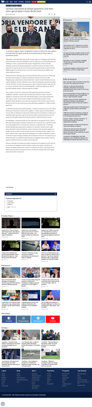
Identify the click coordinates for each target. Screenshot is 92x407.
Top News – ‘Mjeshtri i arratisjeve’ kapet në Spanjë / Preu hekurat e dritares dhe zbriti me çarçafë (49, 363)
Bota (18, 371)
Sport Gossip (35, 387)
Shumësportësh (35, 385)
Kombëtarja (34, 373)
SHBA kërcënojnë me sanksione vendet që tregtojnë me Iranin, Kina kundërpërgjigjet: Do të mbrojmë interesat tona (75, 114)
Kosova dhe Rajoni (21, 377)
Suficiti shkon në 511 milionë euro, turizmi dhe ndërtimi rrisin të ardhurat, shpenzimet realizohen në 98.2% (75, 48)
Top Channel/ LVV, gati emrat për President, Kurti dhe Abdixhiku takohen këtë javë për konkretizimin (11, 363)
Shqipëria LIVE (65, 377)
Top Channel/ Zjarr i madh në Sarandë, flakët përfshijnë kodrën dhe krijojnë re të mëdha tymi (30, 344)
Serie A (33, 383)
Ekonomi (4, 379)
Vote (9, 207)
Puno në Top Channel (82, 379)
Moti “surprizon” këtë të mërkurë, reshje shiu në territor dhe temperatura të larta (76, 82)
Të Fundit (19, 5)
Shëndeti (49, 379)
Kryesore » (7, 265)
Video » (6, 328)
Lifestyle (49, 375)
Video (11, 2)
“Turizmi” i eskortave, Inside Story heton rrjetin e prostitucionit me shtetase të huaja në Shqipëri (30, 256)
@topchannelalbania (23, 321)
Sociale (3, 381)
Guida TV (64, 385)
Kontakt (79, 377)
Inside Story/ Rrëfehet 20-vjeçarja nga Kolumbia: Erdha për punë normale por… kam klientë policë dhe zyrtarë (10, 256)
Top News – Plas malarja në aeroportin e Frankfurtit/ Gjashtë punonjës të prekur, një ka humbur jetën (30, 363)
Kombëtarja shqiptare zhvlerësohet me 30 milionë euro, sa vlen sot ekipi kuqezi (75, 69)
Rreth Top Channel (81, 373)
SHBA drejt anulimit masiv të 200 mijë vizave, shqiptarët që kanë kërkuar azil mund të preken (76, 108)
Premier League (35, 379)
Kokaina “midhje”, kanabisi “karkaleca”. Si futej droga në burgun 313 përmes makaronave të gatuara (75, 120)
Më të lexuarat (70, 79)
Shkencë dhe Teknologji (22, 379)
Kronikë (3, 375)
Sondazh (9, 194)
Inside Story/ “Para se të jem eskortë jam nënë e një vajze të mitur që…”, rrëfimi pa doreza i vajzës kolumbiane (11, 233)
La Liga (33, 381)
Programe (27, 2)
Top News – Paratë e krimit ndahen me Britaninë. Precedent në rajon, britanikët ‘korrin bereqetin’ (11, 344)
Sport (15, 2)
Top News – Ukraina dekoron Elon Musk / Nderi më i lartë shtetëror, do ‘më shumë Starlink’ (49, 344)
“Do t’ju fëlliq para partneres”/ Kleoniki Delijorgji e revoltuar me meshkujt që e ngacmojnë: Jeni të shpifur (50, 306)
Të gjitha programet (66, 383)
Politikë (3, 373)
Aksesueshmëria (81, 385)
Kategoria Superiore (36, 375)
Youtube (34, 2)
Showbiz (49, 373)
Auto (18, 381)
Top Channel (9, 321)
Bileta (78, 375)
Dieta (48, 381)
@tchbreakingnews (38, 321)
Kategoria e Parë (35, 377)
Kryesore (14, 5)
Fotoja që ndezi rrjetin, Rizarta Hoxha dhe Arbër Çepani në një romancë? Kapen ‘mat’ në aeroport (50, 283)
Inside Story (8, 5)
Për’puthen (64, 375)
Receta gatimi (50, 383)
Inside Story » (8, 216)
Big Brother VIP (65, 373)
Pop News (21, 2)
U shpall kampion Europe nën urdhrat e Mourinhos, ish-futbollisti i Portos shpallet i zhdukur (29, 306)
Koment (18, 375)
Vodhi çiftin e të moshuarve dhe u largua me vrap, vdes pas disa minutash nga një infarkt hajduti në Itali (11, 306)
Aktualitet (4, 377)
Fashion (49, 377)
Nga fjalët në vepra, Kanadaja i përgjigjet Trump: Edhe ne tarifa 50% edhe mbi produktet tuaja (75, 63)
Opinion (18, 373)
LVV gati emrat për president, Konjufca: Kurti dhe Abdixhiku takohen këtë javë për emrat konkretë (76, 55)
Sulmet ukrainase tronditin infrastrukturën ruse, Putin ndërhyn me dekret (75, 125)
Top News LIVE (41, 2)
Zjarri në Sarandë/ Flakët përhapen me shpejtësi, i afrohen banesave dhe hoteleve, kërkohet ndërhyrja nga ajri (11, 283)
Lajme (6, 2)
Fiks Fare (64, 379)
